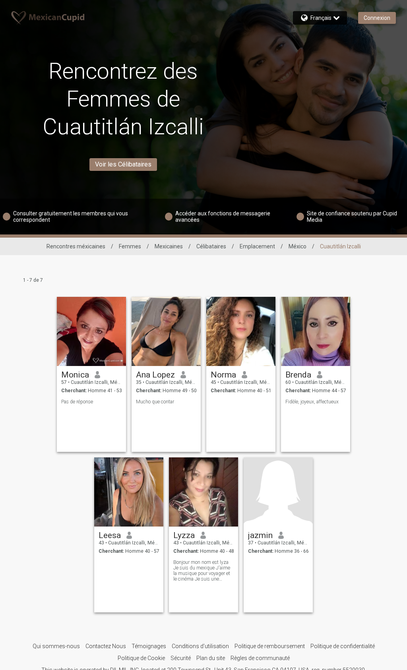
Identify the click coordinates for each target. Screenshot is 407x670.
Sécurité (181, 658)
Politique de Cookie (141, 658)
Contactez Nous (105, 646)
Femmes (130, 246)
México (297, 246)
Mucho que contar (155, 402)
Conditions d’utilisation (200, 646)
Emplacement (257, 246)
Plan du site (210, 658)
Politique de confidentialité (342, 646)
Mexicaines (169, 246)
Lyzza (184, 535)
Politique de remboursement (270, 646)
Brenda (298, 375)
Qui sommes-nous (56, 646)
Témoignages (149, 646)
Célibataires (211, 246)
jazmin (260, 535)
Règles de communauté (260, 658)
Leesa (110, 535)
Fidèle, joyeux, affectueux (312, 402)
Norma (223, 375)
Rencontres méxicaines (76, 246)
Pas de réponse (77, 402)
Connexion (377, 18)
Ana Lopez (155, 375)
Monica (75, 375)
